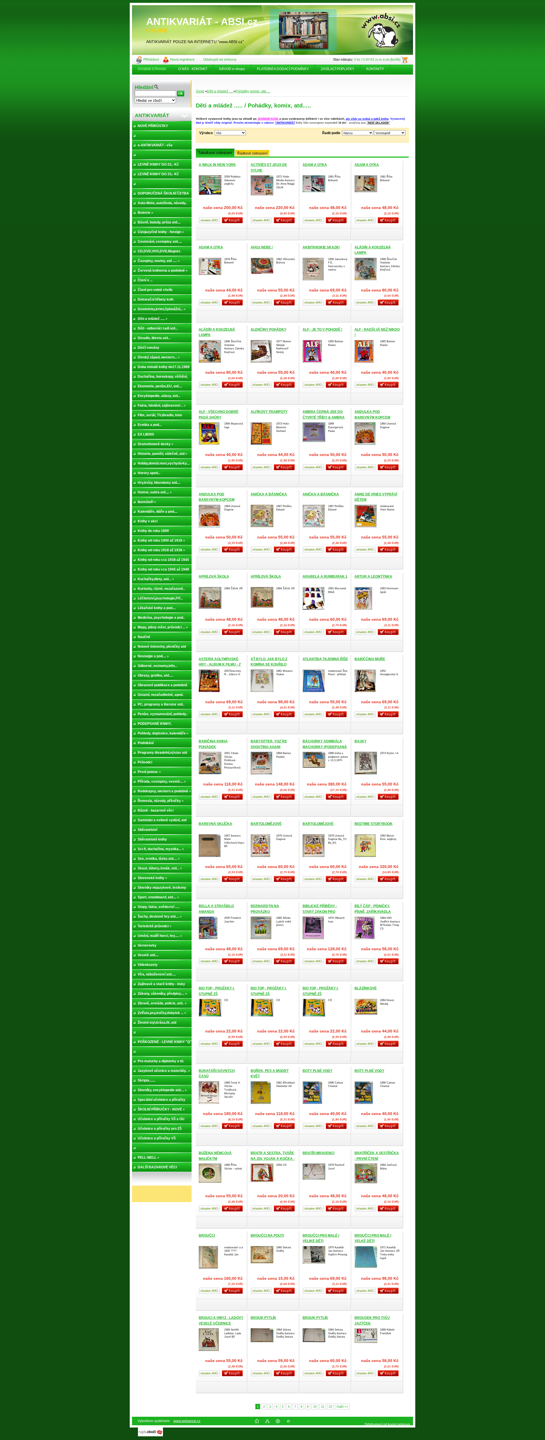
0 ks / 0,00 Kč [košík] (377, 60)
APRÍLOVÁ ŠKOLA (214, 576)
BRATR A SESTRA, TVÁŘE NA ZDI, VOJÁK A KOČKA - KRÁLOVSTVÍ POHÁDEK (273, 1158)
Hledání (144, 87)
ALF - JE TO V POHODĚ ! (322, 330)
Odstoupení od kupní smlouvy (387, 1424)
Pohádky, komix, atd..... (252, 91)
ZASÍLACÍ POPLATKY (337, 69)
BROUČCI (207, 1236)
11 (322, 1406)
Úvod (200, 91)
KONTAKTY (375, 69)
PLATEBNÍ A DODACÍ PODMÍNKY (283, 69)
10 (314, 1406)
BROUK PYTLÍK (263, 1318)
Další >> (342, 1406)
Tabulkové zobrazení (215, 153)
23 (330, 1406)
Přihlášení (151, 60)
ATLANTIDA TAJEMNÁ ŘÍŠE (325, 659)
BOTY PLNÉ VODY (317, 1071)
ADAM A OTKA (315, 165)
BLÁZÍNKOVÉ (366, 988)
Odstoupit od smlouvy (219, 60)
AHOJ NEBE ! (262, 247)
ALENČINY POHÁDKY (268, 330)
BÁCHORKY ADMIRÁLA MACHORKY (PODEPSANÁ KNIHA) (325, 746)
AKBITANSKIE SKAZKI (321, 247)
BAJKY (360, 741)
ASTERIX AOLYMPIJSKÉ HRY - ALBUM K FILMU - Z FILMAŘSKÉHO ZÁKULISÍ (220, 664)
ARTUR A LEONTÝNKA (373, 576)
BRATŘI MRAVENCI (318, 1153)
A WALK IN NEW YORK (217, 165)
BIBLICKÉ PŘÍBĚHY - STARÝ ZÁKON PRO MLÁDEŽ (320, 911)
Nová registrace (182, 60)
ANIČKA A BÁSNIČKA (269, 494)
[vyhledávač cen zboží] (150, 1435)
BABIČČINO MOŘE (370, 659)
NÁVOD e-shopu (232, 69)
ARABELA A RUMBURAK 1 (325, 576)
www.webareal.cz (186, 1421)
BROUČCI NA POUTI (267, 1236)
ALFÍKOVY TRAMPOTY (269, 412)
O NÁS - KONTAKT (192, 69)
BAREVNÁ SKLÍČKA (215, 824)
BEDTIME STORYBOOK (374, 824)
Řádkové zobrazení (252, 153)
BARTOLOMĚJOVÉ (266, 824)
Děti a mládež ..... (220, 91)
